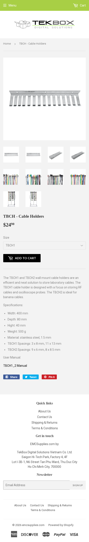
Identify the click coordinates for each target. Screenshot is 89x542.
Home (7, 43)
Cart (82, 5)
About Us (44, 411)
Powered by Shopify (60, 525)
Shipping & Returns (44, 422)
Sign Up (78, 485)
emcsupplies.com (33, 525)
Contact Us (44, 417)
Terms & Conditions (44, 428)
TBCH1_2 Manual (15, 365)
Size (6, 237)
